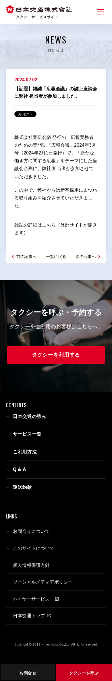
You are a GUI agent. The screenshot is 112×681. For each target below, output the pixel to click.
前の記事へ (25, 256)
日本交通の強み (30, 416)
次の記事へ (86, 256)
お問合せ (28, 673)
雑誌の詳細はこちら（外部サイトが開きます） (55, 228)
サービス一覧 (27, 433)
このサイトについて (33, 548)
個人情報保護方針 (31, 565)
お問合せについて (31, 531)
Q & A (19, 469)
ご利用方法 (25, 451)
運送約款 (22, 487)
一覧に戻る (56, 256)
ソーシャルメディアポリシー (43, 582)
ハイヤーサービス (33, 599)
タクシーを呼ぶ (84, 673)
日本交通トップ (29, 615)
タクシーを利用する (56, 355)
